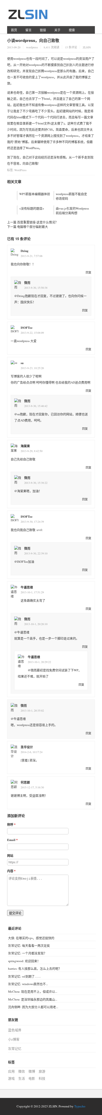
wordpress (32, 47)
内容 (10, 870)
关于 (57, 30)
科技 (42, 1078)
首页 (14, 30)
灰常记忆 (14, 1048)
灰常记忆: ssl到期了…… (24, 976)
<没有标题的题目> (31, 208)
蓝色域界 (14, 1030)
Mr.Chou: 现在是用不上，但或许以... (32, 991)
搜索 (72, 30)
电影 (31, 1078)
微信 (21, 1071)
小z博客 (13, 1039)
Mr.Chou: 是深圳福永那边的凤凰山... (32, 999)
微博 (31, 1071)
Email (11, 839)
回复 (88, 272)
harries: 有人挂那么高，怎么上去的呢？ (34, 968)
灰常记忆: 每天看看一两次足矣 (29, 945)
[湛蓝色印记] (28, 17)
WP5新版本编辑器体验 (34, 194)
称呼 (10, 824)
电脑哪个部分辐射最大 (32, 226)
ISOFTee (26, 327)
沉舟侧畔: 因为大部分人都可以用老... (33, 1007)
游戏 (11, 1078)
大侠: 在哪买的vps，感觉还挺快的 (31, 938)
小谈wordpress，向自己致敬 (33, 40)
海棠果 (25, 445)
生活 (21, 1078)
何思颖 (25, 782)
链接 (43, 30)
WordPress (20, 170)
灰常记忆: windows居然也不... (28, 984)
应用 (11, 1071)
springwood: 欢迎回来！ (24, 961)
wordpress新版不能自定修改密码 (71, 196)
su (22, 363)
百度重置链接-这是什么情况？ (37, 222)
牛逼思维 (27, 587)
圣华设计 (27, 747)
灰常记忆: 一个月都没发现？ (27, 953)
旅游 (42, 1071)
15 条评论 (71, 47)
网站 (10, 855)
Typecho (79, 1106)
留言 (28, 30)
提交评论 (15, 913)
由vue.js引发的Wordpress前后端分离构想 (72, 210)
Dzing (24, 250)
